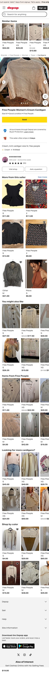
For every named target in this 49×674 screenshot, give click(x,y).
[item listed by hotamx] (30, 350)
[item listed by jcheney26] (30, 464)
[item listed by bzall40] (11, 539)
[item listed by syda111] (30, 539)
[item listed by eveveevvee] (12, 194)
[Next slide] (45, 82)
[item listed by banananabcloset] (11, 316)
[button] (28, 163)
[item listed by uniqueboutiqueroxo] (11, 464)
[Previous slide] (4, 82)
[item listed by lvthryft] (11, 350)
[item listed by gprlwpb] (30, 425)
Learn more (28, 132)
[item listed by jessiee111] (11, 499)
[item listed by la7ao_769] (30, 390)
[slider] (24, 82)
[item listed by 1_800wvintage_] (30, 573)
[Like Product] (12, 26)
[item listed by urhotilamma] (30, 316)
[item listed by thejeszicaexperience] (30, 499)
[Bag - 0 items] (33, 8)
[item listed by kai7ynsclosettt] (11, 390)
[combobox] (24, 14)
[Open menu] (4, 8)
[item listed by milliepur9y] (11, 573)
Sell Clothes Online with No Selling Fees (24, 666)
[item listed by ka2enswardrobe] (11, 425)
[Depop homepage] (13, 8)
